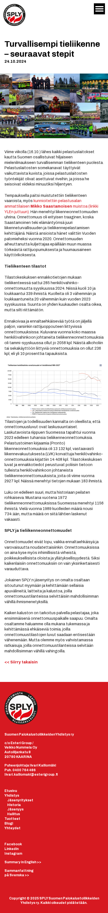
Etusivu (10, 791)
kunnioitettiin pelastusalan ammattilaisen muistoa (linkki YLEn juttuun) (51, 206)
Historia (14, 805)
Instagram (13, 854)
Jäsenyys (15, 809)
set (30, 800)
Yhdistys (11, 795)
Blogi (8, 823)
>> (22, 862)
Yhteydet (12, 828)
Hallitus (13, 814)
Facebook (13, 844)
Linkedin (11, 849)
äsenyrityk (18, 800)
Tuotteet (12, 819)
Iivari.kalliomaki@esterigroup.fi (31, 774)
